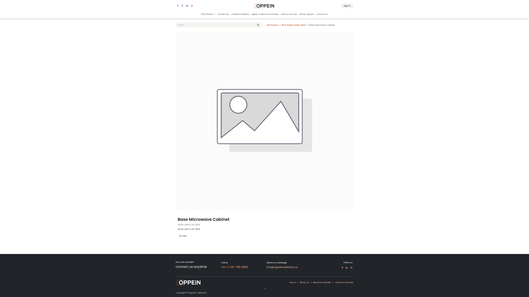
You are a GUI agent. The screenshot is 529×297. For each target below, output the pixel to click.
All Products (273, 25)
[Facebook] (178, 6)
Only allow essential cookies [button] (274, 161)
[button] (264, 284)
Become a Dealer (322, 278)
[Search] (258, 25)
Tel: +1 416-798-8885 (234, 263)
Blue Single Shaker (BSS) (294, 25)
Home (292, 278)
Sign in (347, 5)
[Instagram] (192, 6)
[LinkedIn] (187, 6)
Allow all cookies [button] (248, 161)
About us (304, 278)
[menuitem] (208, 14)
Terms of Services (344, 278)
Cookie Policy (182, 291)
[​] (342, 264)
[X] (182, 6)
